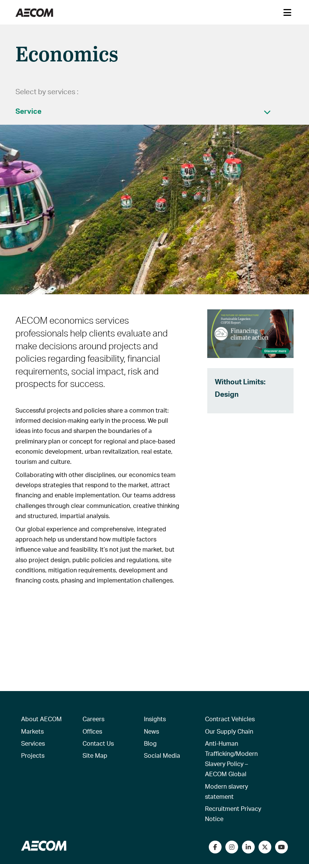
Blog (150, 743)
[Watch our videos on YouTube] (281, 847)
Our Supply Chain (229, 731)
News (151, 731)
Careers (93, 719)
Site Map (95, 755)
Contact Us (98, 743)
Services (33, 743)
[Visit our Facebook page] (215, 847)
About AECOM (41, 719)
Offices (92, 731)
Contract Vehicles (230, 719)
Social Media (162, 755)
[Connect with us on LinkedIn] (248, 847)
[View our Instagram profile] (231, 847)
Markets (32, 731)
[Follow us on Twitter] (265, 847)
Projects (32, 755)
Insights (155, 719)
